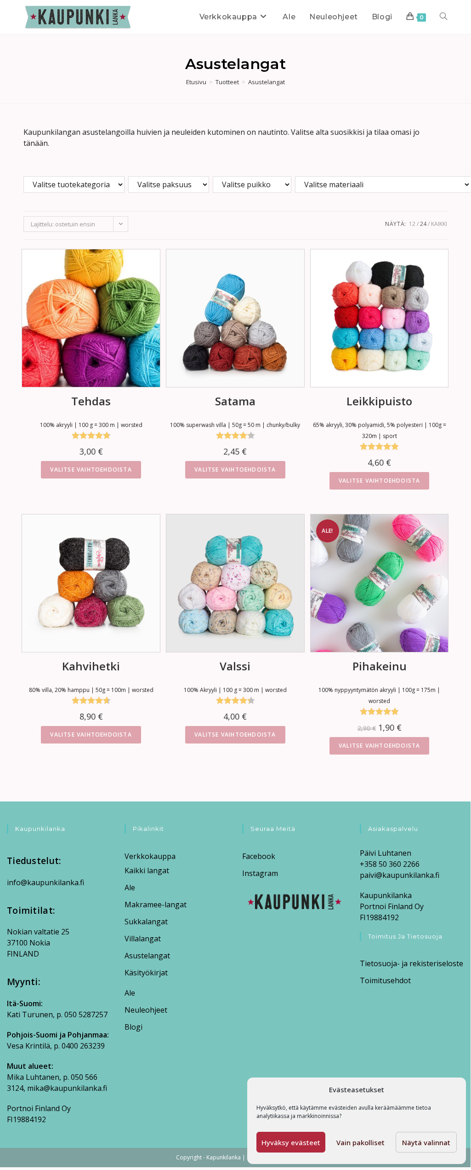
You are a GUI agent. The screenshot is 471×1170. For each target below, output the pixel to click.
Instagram (260, 873)
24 (423, 224)
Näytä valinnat (426, 1142)
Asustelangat (266, 82)
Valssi (235, 666)
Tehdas (91, 401)
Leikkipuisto (379, 401)
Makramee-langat (156, 904)
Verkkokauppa (150, 856)
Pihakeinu (379, 666)
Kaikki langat (147, 870)
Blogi (133, 1027)
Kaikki (439, 224)
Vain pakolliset (360, 1142)
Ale (130, 887)
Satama (235, 401)
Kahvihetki (91, 666)
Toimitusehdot (385, 980)
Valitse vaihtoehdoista (90, 469)
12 (412, 224)
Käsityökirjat (146, 973)
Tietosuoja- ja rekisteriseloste (411, 963)
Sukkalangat (146, 921)
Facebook (258, 856)
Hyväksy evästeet (290, 1142)
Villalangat (143, 939)
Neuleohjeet (146, 1010)
